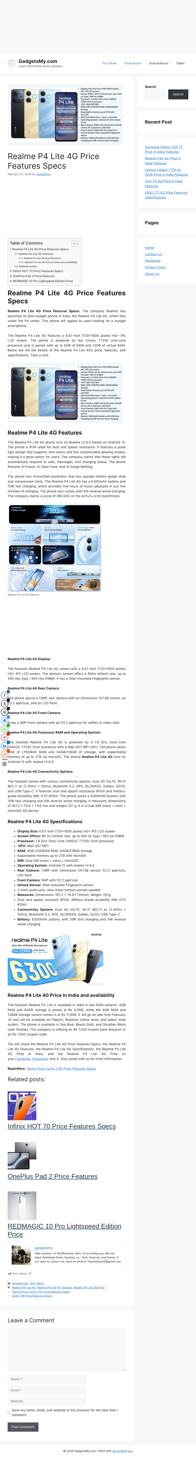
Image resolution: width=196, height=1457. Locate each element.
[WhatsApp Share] (4, 729)
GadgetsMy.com (38, 61)
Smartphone (132, 63)
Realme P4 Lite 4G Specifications (42, 258)
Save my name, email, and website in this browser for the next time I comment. (65, 1412)
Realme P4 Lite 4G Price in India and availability (51, 262)
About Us (152, 274)
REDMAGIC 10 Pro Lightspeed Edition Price (43, 281)
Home (149, 248)
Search (178, 94)
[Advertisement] (98, 27)
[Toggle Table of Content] (73, 243)
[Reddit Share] (4, 754)
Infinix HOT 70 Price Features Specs (38, 271)
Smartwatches (158, 63)
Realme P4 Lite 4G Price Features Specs (40, 249)
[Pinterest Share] (4, 737)
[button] (4, 764)
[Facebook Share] (4, 695)
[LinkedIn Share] (4, 746)
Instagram (40, 1059)
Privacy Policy (155, 267)
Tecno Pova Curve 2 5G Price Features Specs (61, 1069)
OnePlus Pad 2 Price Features (34, 276)
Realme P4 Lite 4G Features (36, 253)
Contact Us (153, 254)
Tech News (109, 63)
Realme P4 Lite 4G (24, 1287)
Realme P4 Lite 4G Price (89, 1287)
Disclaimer (153, 261)
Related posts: (28, 266)
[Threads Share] (4, 712)
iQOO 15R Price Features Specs (32, 1295)
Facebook (22, 1059)
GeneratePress (122, 1451)
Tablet (180, 63)
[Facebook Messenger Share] (4, 720)
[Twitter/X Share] (4, 703)
